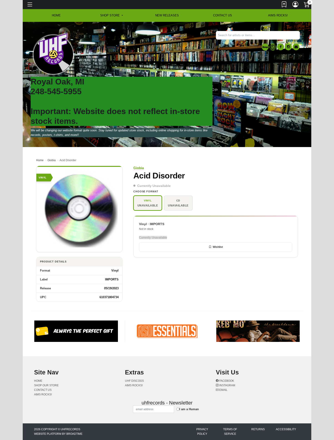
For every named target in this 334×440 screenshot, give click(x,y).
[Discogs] (265, 47)
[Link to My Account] (295, 5)
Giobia (51, 160)
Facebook (226, 380)
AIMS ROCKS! (278, 15)
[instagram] (288, 47)
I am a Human (189, 409)
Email (223, 390)
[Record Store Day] (273, 47)
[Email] (296, 47)
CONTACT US (222, 15)
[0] (307, 5)
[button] (111, 15)
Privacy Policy (202, 431)
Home (40, 160)
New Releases (167, 15)
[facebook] (280, 47)
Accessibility (286, 429)
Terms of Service (230, 431)
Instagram (227, 385)
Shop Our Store (46, 385)
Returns (258, 429)
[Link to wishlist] (284, 5)
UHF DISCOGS (134, 380)
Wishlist (218, 247)
